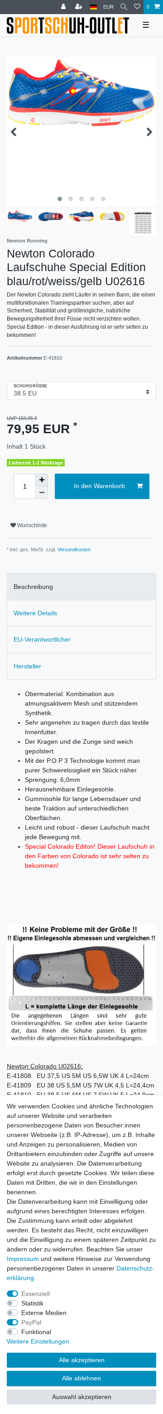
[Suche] (124, 7)
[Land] (93, 7)
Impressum (23, 1258)
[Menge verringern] (41, 492)
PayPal (31, 1322)
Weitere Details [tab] (35, 613)
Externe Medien (44, 1312)
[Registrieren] (79, 7)
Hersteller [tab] (27, 666)
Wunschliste (31, 525)
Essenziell (35, 1293)
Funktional (36, 1331)
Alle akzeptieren (82, 1360)
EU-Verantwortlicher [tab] (42, 639)
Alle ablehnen (81, 1378)
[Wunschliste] (137, 7)
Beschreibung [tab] (33, 586)
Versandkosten (74, 549)
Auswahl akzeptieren (81, 1396)
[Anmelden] (64, 7)
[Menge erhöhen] (41, 480)
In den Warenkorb (99, 485)
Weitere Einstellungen (38, 1341)
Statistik (32, 1303)
